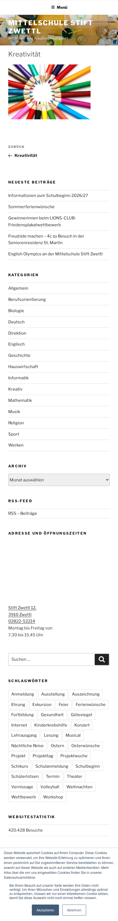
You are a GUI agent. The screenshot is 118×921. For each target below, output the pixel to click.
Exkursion (42, 704)
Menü (62, 7)
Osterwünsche (85, 745)
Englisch (16, 344)
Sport (13, 434)
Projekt (18, 755)
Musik (14, 411)
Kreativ (15, 389)
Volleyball (49, 786)
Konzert (82, 725)
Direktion (17, 333)
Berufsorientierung (27, 299)
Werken (16, 445)
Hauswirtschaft (23, 366)
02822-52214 (21, 621)
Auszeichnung (86, 694)
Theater (74, 776)
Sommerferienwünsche (31, 206)
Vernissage (22, 786)
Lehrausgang (24, 735)
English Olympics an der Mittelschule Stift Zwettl (55, 254)
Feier (64, 704)
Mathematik (20, 400)
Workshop (53, 797)
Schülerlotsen (25, 776)
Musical (73, 735)
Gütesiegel (81, 714)
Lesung (51, 735)
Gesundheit (52, 714)
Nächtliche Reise (27, 745)
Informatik (18, 377)
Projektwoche (74, 755)
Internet (19, 725)
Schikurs (19, 766)
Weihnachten (79, 786)
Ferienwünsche (91, 704)
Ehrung (18, 704)
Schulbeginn (87, 766)
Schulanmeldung (51, 766)
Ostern (57, 745)
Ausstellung (53, 694)
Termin (53, 776)
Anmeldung (22, 694)
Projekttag (43, 755)
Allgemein (18, 288)
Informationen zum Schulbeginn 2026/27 (48, 195)
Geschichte (19, 355)
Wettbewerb (23, 797)
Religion (16, 422)
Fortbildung (22, 714)
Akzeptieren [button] (45, 910)
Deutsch (16, 322)
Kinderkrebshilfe (50, 725)
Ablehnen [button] (74, 910)
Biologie (16, 310)
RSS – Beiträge (22, 513)
